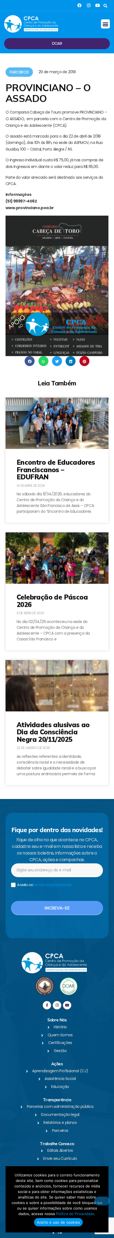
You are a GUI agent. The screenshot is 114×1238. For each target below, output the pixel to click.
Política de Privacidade (75, 1213)
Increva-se (57, 908)
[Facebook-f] (47, 1005)
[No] (102, 1201)
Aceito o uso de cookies (58, 1222)
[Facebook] (79, 5)
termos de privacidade (52, 884)
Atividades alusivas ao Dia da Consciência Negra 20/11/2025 (53, 732)
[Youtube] (97, 5)
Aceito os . (44, 885)
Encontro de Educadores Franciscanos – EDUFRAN (56, 469)
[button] (105, 5)
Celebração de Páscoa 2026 (52, 600)
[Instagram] (89, 5)
